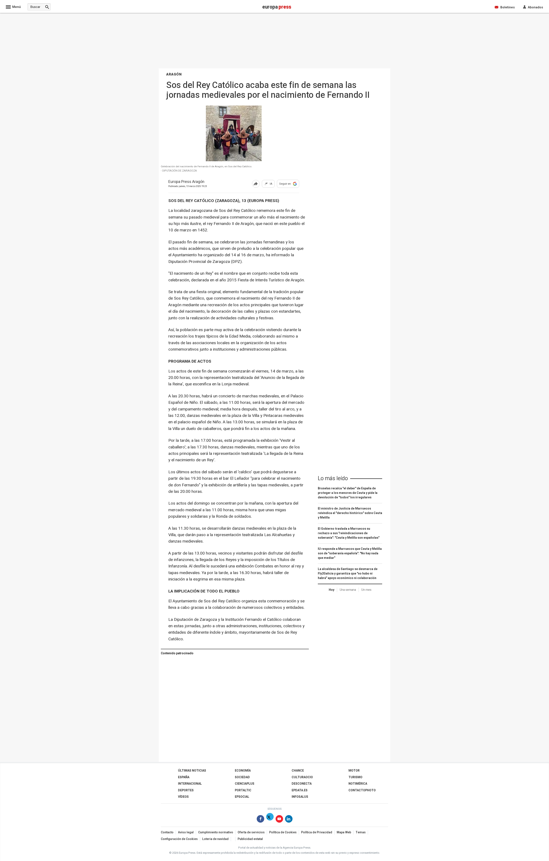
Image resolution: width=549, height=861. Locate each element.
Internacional (190, 783)
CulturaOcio (302, 777)
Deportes (186, 790)
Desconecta (302, 783)
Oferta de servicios (251, 832)
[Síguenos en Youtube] (279, 820)
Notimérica (357, 783)
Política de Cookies (283, 832)
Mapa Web (344, 832)
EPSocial (242, 797)
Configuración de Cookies (179, 839)
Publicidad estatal (250, 839)
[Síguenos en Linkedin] (288, 820)
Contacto (167, 832)
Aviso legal (186, 832)
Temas (361, 832)
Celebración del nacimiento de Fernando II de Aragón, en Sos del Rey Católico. (206, 166)
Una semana (348, 590)
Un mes (366, 590)
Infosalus (300, 797)
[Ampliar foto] (234, 160)
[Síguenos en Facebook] (260, 820)
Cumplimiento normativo (215, 832)
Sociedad (242, 777)
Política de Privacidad (316, 832)
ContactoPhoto (362, 790)
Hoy (331, 590)
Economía (243, 770)
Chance (298, 770)
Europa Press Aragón (186, 182)
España (183, 777)
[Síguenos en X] (269, 820)
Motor (354, 770)
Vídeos (183, 797)
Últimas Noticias (192, 770)
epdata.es (300, 790)
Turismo (355, 777)
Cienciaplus (244, 783)
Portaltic (243, 790)
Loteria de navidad (215, 839)
